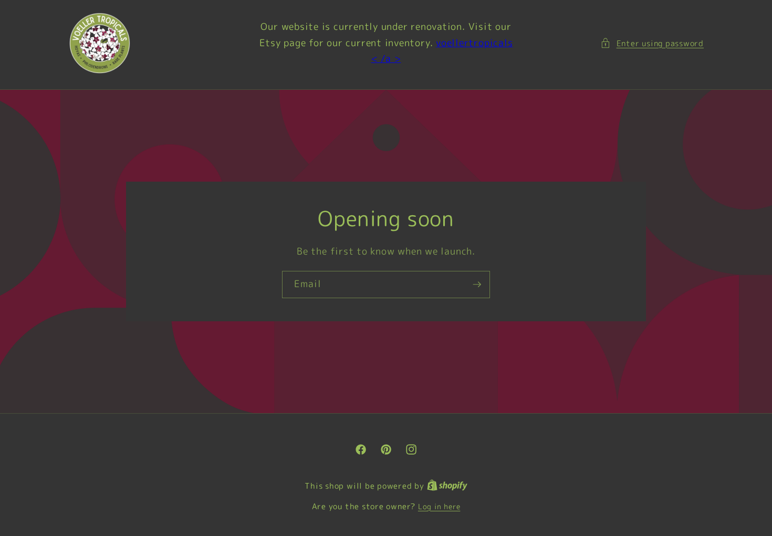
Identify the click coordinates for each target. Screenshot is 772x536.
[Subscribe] (476, 284)
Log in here (439, 506)
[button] (652, 43)
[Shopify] (447, 486)
